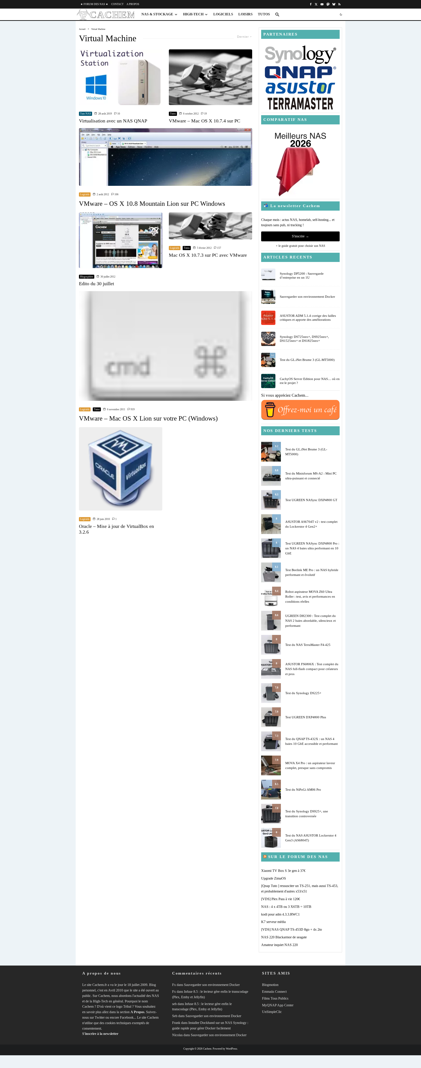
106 (116, 194)
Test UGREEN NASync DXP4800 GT (311, 500)
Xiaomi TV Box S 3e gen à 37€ (283, 871)
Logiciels (223, 14)
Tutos (264, 14)
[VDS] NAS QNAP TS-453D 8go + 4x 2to (291, 929)
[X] (316, 4)
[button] (277, 14)
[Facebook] (310, 4)
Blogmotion (270, 985)
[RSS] (339, 4)
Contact (117, 4)
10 (118, 113)
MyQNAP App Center (277, 1005)
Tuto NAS (85, 113)
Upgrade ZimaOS (273, 878)
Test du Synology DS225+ (303, 693)
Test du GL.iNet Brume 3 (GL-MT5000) (307, 360)
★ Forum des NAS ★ (94, 4)
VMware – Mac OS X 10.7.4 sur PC (204, 121)
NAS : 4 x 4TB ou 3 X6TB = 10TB (286, 907)
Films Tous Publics (275, 998)
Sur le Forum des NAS (298, 857)
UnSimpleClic (272, 1012)
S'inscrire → (300, 236)
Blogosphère (86, 276)
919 (132, 409)
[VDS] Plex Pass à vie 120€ (280, 899)
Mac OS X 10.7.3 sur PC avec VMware (208, 255)
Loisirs (245, 14)
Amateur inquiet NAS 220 (279, 945)
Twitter (100, 1017)
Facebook (127, 1017)
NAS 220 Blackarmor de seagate (284, 937)
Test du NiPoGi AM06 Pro (303, 789)
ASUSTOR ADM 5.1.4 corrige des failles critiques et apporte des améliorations (308, 317)
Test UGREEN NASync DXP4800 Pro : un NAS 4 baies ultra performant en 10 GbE (312, 548)
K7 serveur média (273, 922)
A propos (133, 4)
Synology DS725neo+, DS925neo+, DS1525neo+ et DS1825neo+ (304, 338)
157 (218, 247)
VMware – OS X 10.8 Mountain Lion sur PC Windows (152, 203)
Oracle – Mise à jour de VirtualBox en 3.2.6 (116, 529)
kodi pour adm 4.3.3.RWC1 (280, 914)
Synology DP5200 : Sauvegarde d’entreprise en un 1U (302, 275)
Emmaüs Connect (274, 991)
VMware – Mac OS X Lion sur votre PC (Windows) (148, 418)
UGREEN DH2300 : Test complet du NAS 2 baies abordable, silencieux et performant (310, 620)
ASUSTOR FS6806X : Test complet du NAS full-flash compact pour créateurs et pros (311, 669)
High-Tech (193, 14)
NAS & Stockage (157, 14)
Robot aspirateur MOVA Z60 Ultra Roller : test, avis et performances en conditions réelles (310, 596)
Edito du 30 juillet (96, 283)
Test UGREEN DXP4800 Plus (305, 717)
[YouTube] (322, 4)
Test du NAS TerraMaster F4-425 (307, 645)
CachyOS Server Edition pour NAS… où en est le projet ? (310, 381)
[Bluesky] (334, 4)
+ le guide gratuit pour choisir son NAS (300, 245)
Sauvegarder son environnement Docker (307, 296)
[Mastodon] (328, 4)
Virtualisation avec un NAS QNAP (113, 121)
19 (205, 113)
